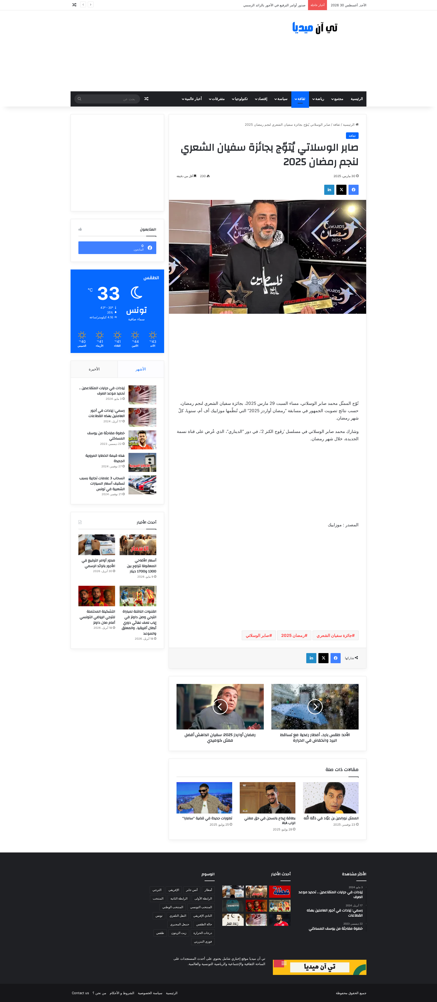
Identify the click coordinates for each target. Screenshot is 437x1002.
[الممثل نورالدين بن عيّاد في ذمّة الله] (331, 797)
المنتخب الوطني (172, 907)
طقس (160, 933)
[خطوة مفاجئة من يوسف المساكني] (142, 439)
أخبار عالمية (193, 99)
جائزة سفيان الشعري (334, 635)
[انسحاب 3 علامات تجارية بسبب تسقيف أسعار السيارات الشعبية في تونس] (142, 484)
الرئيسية (357, 99)
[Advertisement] (168, 50)
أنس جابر (192, 890)
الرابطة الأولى (203, 898)
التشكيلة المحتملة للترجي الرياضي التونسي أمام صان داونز (97, 617)
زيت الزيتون (178, 933)
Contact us (80, 993)
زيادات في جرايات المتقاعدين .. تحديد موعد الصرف (102, 391)
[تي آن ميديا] (319, 28)
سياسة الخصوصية (150, 993)
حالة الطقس (204, 924)
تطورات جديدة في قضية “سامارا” (207, 818)
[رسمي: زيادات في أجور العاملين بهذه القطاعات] (142, 417)
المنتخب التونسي (201, 907)
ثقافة (301, 99)
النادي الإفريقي (202, 915)
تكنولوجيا (241, 99)
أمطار (208, 890)
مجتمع (338, 99)
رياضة (319, 99)
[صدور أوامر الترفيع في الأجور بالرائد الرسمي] (96, 544)
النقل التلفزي (177, 915)
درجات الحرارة (202, 933)
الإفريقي (173, 890)
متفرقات (218, 99)
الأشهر (141, 369)
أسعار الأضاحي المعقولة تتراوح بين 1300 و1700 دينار (141, 566)
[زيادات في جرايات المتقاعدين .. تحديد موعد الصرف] (142, 394)
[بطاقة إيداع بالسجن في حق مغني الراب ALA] (267, 797)
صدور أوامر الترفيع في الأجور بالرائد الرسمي (98, 563)
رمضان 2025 (293, 635)
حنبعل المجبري (179, 924)
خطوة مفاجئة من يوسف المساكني (106, 436)
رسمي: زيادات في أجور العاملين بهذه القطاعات (107, 413)
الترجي (156, 890)
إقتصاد (262, 99)
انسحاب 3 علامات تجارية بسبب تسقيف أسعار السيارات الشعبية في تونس (102, 483)
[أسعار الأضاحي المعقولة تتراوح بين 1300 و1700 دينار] (138, 544)
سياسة (282, 99)
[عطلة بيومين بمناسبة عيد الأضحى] (280, 892)
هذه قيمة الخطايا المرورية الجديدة (105, 458)
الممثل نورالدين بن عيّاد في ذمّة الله (331, 818)
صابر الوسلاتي (257, 635)
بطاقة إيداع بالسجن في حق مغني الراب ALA (269, 820)
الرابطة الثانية (178, 898)
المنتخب (158, 898)
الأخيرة (94, 369)
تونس (159, 915)
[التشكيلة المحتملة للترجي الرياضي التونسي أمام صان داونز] (96, 596)
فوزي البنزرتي (203, 941)
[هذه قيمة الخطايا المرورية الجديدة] (142, 462)
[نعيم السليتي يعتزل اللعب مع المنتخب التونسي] (280, 920)
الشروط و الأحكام (122, 993)
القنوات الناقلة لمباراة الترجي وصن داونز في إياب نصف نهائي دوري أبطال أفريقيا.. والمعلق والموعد (139, 622)
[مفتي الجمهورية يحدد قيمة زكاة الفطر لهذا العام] (233, 920)
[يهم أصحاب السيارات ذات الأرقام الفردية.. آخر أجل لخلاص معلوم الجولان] (233, 906)
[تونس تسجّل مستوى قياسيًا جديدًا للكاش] (256, 920)
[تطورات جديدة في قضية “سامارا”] (204, 797)
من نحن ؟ (99, 993)
